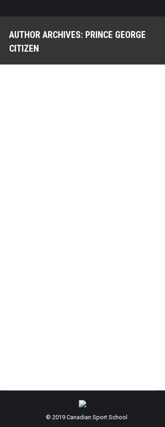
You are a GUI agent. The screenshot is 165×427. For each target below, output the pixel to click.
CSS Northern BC (43, 230)
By (104, 230)
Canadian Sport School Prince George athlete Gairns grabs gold (77, 200)
